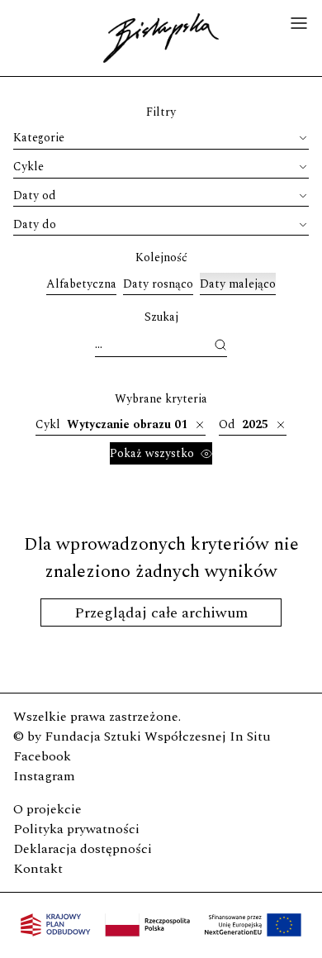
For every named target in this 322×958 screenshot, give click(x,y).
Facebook (42, 756)
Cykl (111, 424)
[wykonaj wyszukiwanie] (220, 344)
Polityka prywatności (76, 829)
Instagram (44, 776)
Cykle (28, 166)
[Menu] (299, 25)
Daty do (34, 224)
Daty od (34, 195)
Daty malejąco (238, 284)
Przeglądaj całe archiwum (161, 613)
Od (243, 424)
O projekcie (47, 809)
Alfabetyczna (81, 284)
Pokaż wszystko (152, 453)
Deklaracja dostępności (82, 849)
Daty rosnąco (158, 284)
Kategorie (38, 137)
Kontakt (38, 869)
